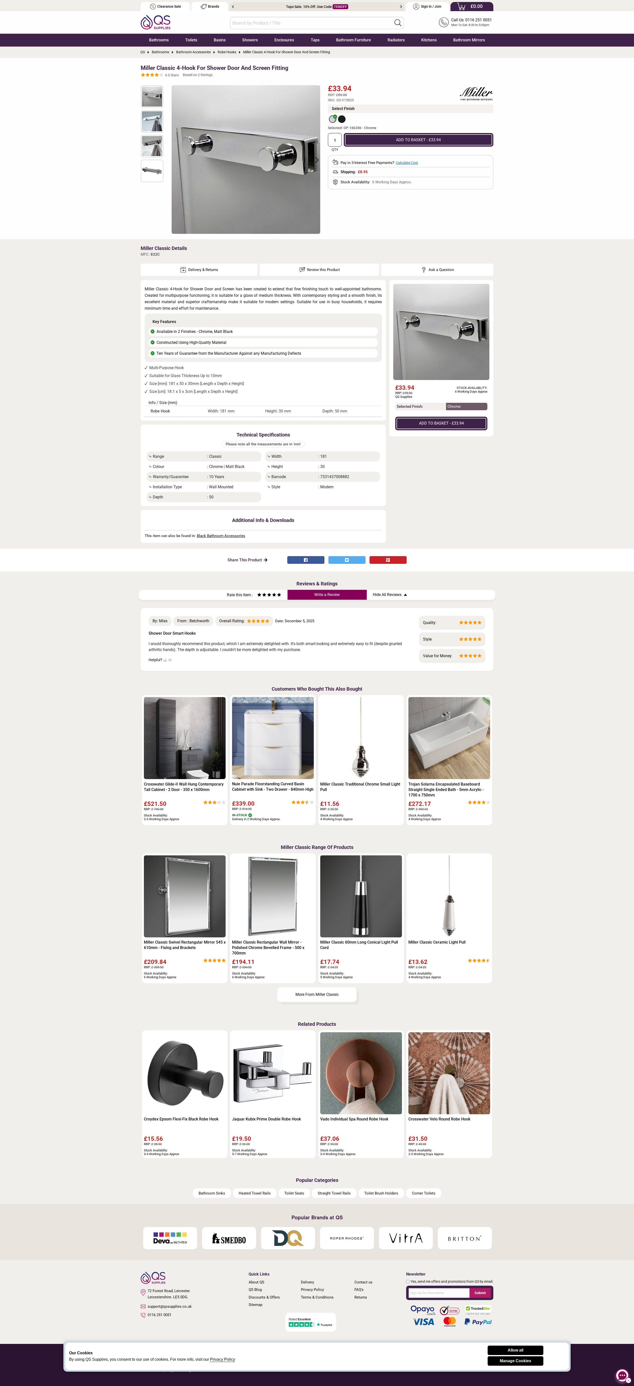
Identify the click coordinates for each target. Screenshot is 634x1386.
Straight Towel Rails (334, 1193)
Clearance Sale (169, 6)
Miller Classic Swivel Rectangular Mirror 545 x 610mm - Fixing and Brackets (185, 945)
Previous (233, 6)
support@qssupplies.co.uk (170, 1306)
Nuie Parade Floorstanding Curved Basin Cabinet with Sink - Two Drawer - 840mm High (273, 787)
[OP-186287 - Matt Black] (341, 119)
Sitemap (255, 1305)
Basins (220, 40)
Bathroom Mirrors (469, 40)
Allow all (515, 1350)
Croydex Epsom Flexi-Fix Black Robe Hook (181, 1119)
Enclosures (284, 40)
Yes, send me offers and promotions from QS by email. (452, 1281)
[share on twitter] (347, 560)
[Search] (398, 22)
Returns (360, 1297)
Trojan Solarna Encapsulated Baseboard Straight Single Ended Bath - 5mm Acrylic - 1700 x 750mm (446, 789)
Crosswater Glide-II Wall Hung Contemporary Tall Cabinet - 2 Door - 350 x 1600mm (184, 787)
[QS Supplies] (155, 22)
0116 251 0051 (159, 1315)
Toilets (191, 40)
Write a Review (327, 594)
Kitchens (429, 40)
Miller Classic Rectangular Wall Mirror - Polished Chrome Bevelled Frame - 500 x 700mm (268, 947)
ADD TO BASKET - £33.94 (418, 139)
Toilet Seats (294, 1193)
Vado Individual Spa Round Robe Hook (354, 1119)
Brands (213, 6)
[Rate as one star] (259, 595)
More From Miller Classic (317, 994)
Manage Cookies (515, 1361)
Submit (480, 1293)
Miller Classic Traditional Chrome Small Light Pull (360, 787)
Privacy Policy (312, 1289)
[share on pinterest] (388, 560)
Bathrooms (159, 40)
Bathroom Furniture (353, 40)
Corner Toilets (423, 1193)
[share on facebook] (305, 560)
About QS (256, 1282)
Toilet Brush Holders (381, 1193)
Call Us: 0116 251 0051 (471, 20)
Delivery (307, 1282)
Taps (315, 40)
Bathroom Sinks (212, 1193)
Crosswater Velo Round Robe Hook (439, 1119)
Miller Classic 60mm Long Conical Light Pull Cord (359, 945)
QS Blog (255, 1289)
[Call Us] (444, 22)
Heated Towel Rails (255, 1193)
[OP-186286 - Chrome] (332, 119)
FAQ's (359, 1289)
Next (401, 6)
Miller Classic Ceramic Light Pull (437, 942)
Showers (250, 40)
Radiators (396, 40)
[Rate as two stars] (262, 595)
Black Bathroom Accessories (221, 536)
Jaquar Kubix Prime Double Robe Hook (266, 1119)
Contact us (363, 1282)
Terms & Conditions (317, 1297)
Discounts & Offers (264, 1297)
